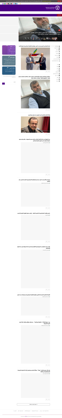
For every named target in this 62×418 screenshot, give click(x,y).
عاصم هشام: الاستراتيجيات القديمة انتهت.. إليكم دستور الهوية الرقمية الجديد (33, 213)
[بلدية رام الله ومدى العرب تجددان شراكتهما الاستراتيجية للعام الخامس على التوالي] (35, 195)
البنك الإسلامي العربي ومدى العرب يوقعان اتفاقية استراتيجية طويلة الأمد (34, 46)
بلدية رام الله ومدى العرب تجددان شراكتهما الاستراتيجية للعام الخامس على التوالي (34, 180)
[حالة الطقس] (20, 4)
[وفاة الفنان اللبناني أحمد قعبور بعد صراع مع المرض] (35, 124)
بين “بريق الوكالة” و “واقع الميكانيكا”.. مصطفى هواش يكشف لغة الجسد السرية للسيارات (34, 322)
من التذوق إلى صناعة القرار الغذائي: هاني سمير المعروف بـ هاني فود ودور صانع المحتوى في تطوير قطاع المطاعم (34, 140)
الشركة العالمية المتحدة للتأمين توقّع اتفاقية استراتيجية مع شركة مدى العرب (33, 295)
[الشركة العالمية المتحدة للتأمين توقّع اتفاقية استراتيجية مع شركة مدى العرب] (35, 306)
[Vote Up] (49, 72)
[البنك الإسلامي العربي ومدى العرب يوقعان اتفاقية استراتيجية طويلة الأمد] (35, 59)
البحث (3, 83)
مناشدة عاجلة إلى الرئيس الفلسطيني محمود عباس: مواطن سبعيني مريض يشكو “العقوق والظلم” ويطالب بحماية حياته (34, 77)
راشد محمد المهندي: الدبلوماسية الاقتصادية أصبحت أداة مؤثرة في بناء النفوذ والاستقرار (33, 247)
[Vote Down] (46, 72)
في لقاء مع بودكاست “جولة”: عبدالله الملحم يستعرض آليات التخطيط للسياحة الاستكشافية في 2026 (34, 371)
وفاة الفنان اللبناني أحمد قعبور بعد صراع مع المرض (39, 115)
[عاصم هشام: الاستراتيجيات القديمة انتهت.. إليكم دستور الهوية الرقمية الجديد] (35, 227)
